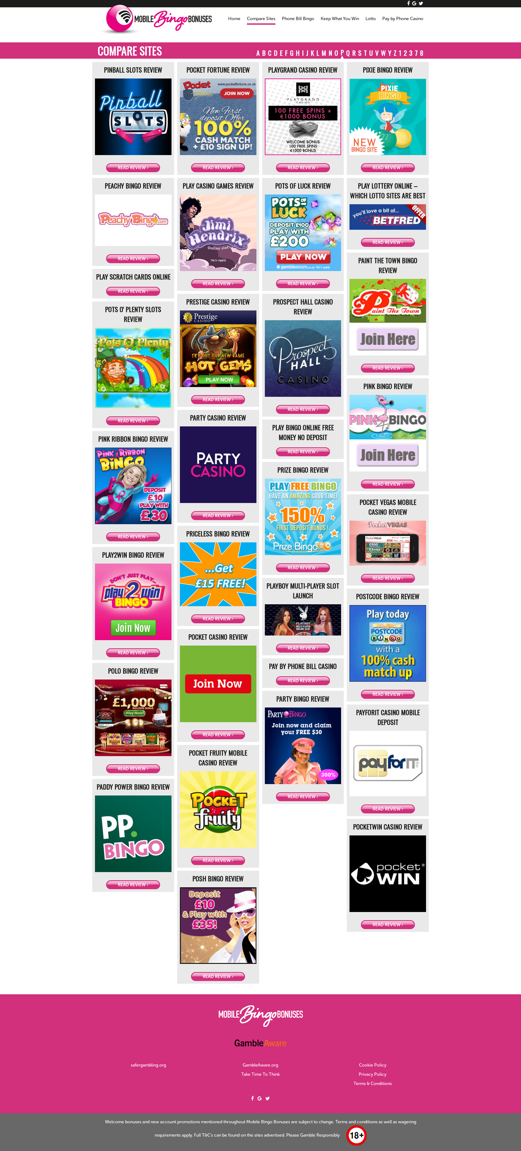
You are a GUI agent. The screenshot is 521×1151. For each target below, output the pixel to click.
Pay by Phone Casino (402, 18)
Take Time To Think (260, 1074)
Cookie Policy (372, 1065)
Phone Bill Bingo (298, 18)
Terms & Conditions (373, 1083)
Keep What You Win (340, 18)
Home (234, 18)
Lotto (371, 18)
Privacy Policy (372, 1074)
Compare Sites (261, 18)
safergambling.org (148, 1065)
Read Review (132, 167)
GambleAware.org (260, 1065)
